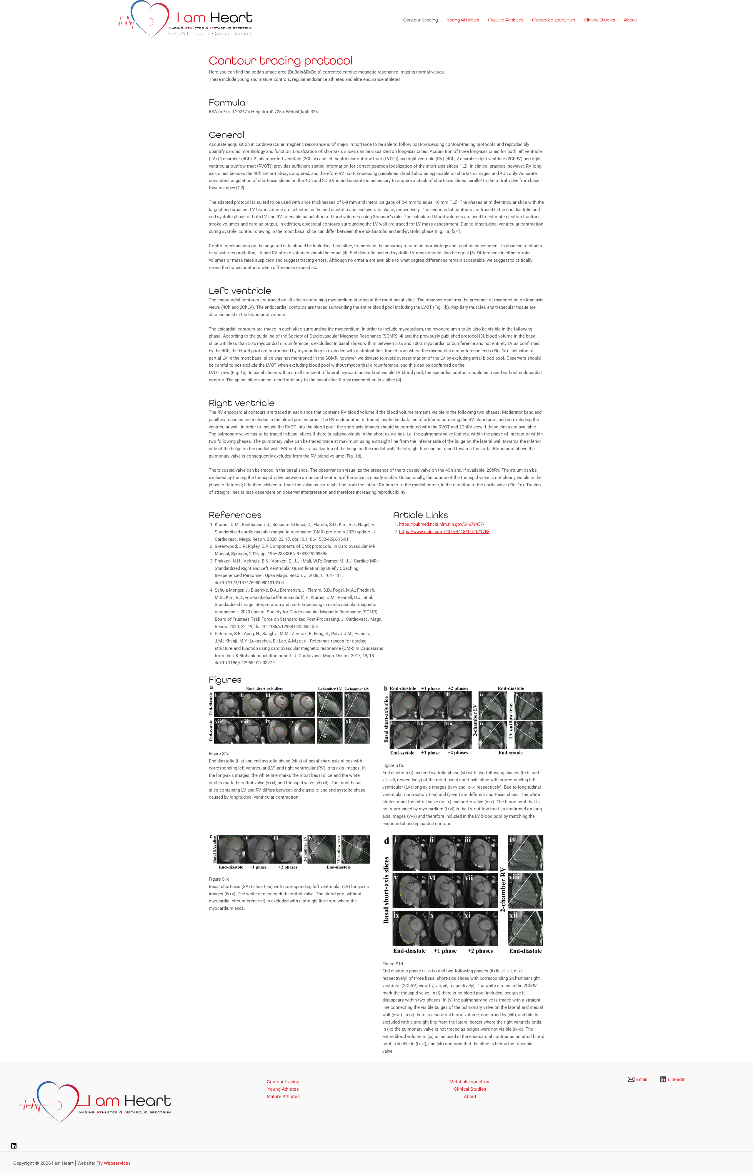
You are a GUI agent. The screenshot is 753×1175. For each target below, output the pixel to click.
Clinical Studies (599, 19)
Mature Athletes (505, 19)
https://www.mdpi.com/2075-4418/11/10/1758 (444, 531)
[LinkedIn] (13, 1148)
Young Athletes (463, 19)
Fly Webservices (113, 1163)
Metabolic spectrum (553, 19)
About (630, 19)
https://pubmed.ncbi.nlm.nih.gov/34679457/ (441, 524)
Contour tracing (420, 19)
